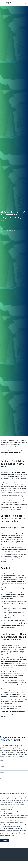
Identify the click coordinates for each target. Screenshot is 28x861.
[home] (7, 2)
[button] (26, 2)
